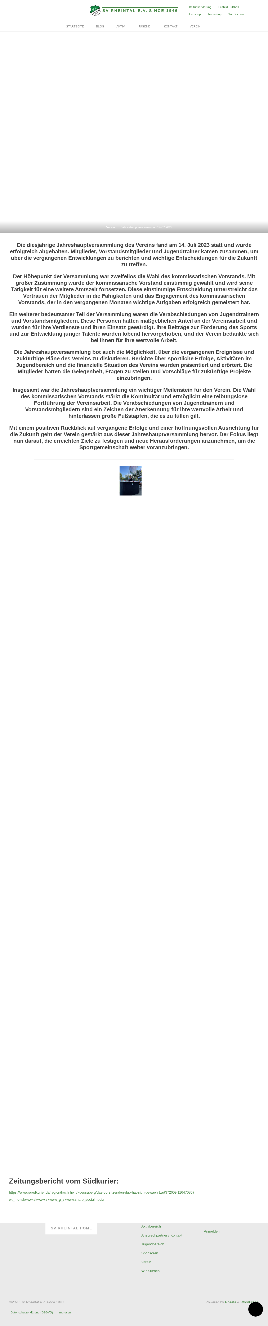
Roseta (230, 1302)
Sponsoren (149, 1253)
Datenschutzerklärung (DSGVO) (31, 1312)
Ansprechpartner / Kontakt (161, 1235)
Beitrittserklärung (200, 7)
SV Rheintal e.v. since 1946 (140, 10)
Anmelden (211, 1231)
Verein (110, 227)
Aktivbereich (151, 1226)
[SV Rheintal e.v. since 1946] (95, 10)
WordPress (249, 1302)
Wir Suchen (236, 14)
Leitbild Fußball (228, 7)
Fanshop (195, 14)
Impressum (65, 1312)
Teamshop (215, 14)
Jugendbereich (152, 1244)
